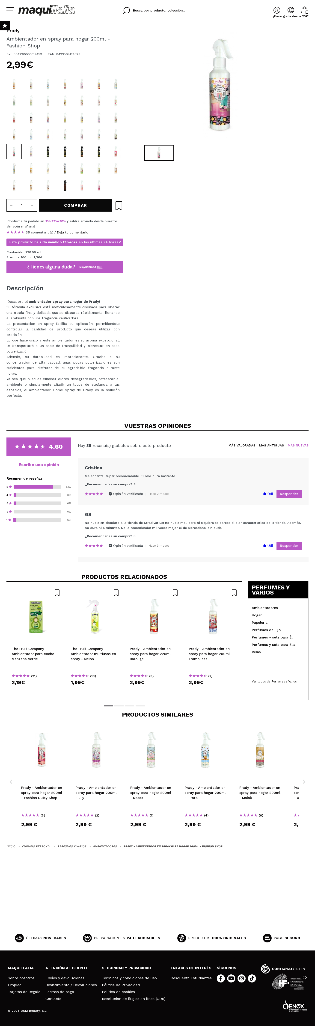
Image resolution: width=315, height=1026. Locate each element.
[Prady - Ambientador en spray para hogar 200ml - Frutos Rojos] (116, 118)
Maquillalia (21, 968)
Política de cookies (118, 992)
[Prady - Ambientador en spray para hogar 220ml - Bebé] (116, 101)
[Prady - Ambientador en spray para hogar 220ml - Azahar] (31, 101)
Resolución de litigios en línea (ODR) (134, 999)
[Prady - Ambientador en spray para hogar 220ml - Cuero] (65, 185)
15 (47, 221)
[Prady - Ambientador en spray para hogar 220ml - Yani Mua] (48, 168)
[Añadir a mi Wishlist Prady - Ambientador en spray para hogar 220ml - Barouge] (154, 592)
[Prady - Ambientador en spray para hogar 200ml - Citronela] (14, 101)
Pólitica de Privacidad (121, 985)
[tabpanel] (220, 85)
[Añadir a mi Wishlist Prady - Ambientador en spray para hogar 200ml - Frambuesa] (213, 592)
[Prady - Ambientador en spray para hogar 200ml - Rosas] (99, 134)
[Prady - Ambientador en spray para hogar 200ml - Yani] (82, 84)
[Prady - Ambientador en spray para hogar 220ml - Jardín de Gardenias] (48, 101)
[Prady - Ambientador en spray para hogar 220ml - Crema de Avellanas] (48, 185)
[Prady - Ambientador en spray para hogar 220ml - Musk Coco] (99, 152)
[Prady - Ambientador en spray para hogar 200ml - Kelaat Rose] (31, 152)
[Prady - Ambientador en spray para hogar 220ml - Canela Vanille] (65, 101)
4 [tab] (140, 705)
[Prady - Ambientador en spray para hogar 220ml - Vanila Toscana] (14, 168)
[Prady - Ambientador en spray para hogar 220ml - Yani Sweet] (116, 152)
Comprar (36, 690)
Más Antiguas (271, 445)
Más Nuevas (298, 445)
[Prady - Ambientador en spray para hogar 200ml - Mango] (65, 118)
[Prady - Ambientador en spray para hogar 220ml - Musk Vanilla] (82, 152)
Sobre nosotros (21, 978)
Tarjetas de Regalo (24, 992)
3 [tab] (129, 705)
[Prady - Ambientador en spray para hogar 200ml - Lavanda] (99, 118)
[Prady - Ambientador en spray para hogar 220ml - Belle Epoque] (14, 118)
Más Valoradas (242, 445)
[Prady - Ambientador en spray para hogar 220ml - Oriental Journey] (65, 168)
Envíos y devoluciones (64, 978)
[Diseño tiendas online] (295, 1006)
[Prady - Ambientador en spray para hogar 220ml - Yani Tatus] (31, 168)
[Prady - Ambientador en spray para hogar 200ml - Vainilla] (82, 118)
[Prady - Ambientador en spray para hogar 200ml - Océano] (31, 134)
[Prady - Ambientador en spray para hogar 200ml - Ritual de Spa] (31, 118)
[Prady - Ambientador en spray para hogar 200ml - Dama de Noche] (116, 134)
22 (54, 221)
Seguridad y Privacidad (126, 968)
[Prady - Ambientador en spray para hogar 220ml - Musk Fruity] (65, 152)
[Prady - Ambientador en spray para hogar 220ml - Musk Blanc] (48, 152)
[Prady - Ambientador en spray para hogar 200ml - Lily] (82, 134)
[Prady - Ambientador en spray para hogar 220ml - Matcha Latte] (99, 168)
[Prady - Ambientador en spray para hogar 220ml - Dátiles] (14, 185)
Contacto (53, 999)
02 (62, 221)
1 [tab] (108, 705)
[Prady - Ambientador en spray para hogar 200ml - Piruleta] (48, 134)
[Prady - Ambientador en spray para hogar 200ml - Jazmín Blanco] (65, 134)
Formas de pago (59, 992)
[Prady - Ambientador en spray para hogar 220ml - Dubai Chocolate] (82, 168)
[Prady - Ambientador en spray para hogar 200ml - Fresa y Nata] (99, 101)
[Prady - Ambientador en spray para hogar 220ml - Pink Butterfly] (99, 185)
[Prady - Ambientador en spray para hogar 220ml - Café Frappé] (31, 185)
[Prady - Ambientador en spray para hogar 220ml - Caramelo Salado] (14, 84)
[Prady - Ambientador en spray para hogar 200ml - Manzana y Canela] (82, 101)
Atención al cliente (66, 968)
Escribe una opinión (39, 464)
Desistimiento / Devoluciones (71, 985)
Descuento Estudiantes (191, 978)
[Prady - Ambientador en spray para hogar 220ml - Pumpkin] (116, 168)
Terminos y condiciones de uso (129, 978)
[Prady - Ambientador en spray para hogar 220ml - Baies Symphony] (31, 84)
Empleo (14, 985)
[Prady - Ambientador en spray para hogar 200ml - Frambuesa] (48, 118)
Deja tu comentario (72, 232)
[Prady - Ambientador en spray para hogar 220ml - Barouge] (99, 84)
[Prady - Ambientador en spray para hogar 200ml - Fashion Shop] (14, 152)
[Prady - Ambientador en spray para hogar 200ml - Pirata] (48, 84)
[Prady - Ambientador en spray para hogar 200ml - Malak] (65, 84)
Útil (269, 494)
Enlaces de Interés (191, 968)
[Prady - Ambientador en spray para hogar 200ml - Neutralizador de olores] (116, 84)
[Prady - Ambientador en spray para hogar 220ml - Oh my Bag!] (82, 185)
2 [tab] (119, 705)
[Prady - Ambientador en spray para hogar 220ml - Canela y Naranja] (14, 134)
